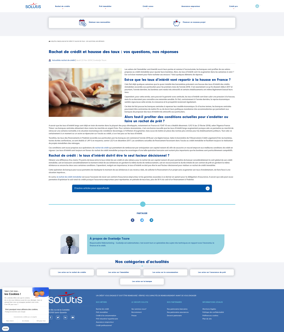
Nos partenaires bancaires (177, 309)
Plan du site (207, 319)
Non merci (10, 321)
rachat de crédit (102, 147)
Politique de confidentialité (213, 312)
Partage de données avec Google (15, 312)
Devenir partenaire (174, 315)
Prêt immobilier (102, 312)
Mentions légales (209, 309)
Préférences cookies (210, 315)
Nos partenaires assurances (178, 312)
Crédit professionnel (104, 325)
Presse (134, 315)
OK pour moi (41, 321)
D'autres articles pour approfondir (91, 188)
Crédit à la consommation (106, 315)
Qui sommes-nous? (138, 309)
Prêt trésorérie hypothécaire (107, 319)
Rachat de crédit (102, 309)
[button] (5, 328)
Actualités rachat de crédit (63, 60)
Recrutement (136, 312)
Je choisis (25, 321)
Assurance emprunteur (105, 322)
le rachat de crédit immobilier (69, 177)
